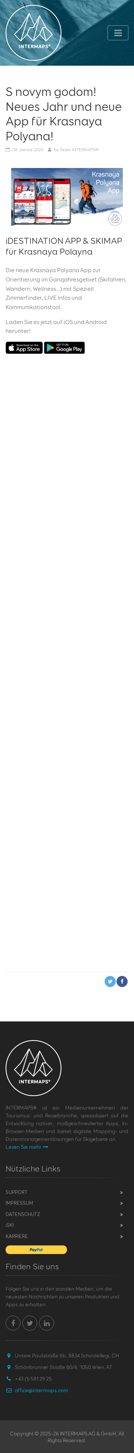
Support (17, 1192)
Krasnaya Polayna (56, 251)
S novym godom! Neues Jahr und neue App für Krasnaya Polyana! (64, 113)
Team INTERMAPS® (79, 149)
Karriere (17, 1236)
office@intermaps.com (41, 1390)
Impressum (19, 1203)
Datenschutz (23, 1214)
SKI (10, 1225)
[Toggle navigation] (118, 32)
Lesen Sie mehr (23, 1147)
